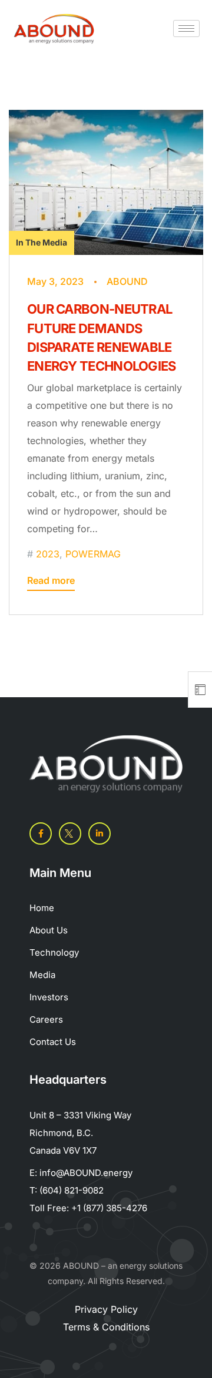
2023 (47, 554)
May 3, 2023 (55, 281)
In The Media (41, 242)
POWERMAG (93, 554)
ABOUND (127, 281)
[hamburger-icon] (186, 28)
